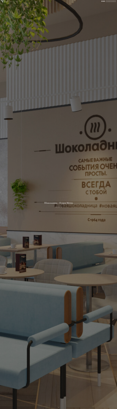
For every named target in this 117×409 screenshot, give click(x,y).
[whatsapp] (101, 1)
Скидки (14, 1)
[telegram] (103, 1)
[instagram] (104, 1)
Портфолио (11, 1)
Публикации (16, 1)
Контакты (20, 1)
